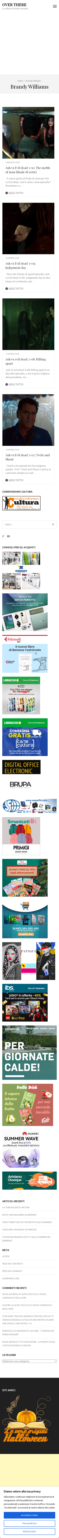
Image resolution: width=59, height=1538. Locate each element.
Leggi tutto (15, 193)
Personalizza (30, 1523)
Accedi (6, 1256)
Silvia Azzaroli (10, 1294)
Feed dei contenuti (12, 1264)
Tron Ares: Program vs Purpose (19, 1229)
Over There (14, 4)
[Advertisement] (29, 43)
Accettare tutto (29, 1515)
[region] (29, 1512)
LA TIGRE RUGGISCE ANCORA (15, 1207)
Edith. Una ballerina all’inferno (19, 1215)
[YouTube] (8, 536)
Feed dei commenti (12, 1271)
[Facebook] (3, 536)
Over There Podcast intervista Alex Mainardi (27, 1222)
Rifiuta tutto (29, 1531)
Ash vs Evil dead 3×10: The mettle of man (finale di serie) (27, 170)
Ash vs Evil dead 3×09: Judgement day (20, 265)
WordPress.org (10, 1278)
